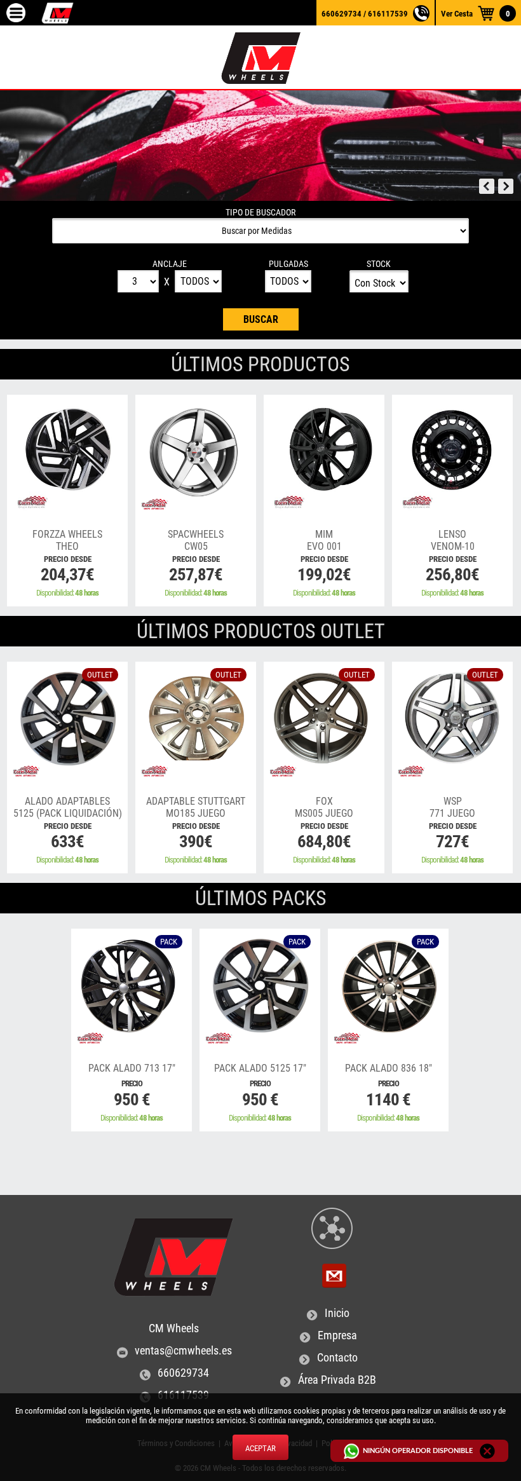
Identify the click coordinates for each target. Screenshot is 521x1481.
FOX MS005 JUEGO (324, 813)
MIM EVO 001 (324, 546)
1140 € (388, 1099)
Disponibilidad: (67, 592)
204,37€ (67, 574)
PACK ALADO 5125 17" (260, 1068)
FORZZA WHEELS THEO (67, 546)
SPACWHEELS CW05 (196, 546)
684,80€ (324, 841)
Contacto (337, 1357)
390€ (195, 841)
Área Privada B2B (337, 1380)
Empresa (337, 1335)
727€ (452, 841)
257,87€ (195, 574)
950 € (132, 1099)
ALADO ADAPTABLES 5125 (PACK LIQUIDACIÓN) (67, 813)
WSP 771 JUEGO (453, 813)
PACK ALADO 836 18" (388, 1068)
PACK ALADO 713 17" (131, 1068)
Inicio (337, 1313)
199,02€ (324, 574)
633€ (67, 841)
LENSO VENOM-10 (453, 546)
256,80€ (452, 574)
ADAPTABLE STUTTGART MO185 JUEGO (195, 813)
